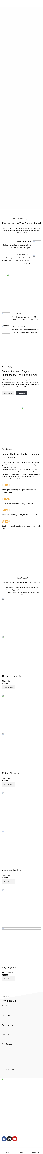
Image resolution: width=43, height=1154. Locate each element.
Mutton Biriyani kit (11, 773)
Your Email (6, 1015)
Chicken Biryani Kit (11, 676)
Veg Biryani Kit (7, 972)
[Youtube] (14, 1138)
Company (5, 1034)
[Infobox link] (21, 244)
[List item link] (21, 1093)
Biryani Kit (6, 681)
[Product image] (21, 655)
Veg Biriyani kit (9, 967)
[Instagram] (9, 1138)
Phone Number (7, 1025)
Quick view (4, 692)
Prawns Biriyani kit (11, 870)
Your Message (7, 1044)
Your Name (6, 1006)
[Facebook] (4, 1138)
